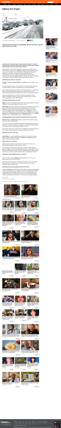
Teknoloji (14, 4)
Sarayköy (29, 137)
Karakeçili (14, 82)
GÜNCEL (22, 2)
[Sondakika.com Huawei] (57, 427)
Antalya (19, 70)
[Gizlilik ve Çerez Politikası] (28, 427)
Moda (29, 4)
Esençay (24, 113)
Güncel (19, 421)
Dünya (23, 421)
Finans (9, 4)
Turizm (47, 4)
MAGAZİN (39, 2)
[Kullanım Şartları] (16, 427)
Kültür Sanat (20, 4)
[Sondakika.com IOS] (57, 422)
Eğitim (52, 4)
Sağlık (43, 4)
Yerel (37, 421)
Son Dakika (15, 421)
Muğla (3, 102)
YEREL (44, 2)
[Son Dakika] (7, 2)
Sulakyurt (24, 82)
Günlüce (36, 113)
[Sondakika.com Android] (57, 424)
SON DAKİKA (16, 2)
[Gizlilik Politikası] (21, 427)
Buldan (24, 137)
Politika (4, 4)
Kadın (25, 4)
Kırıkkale (4, 82)
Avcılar (37, 112)
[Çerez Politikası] (34, 427)
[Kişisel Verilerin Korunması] (41, 427)
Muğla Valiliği (5, 106)
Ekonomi (26, 421)
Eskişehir (17, 157)
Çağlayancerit (14, 119)
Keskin (9, 82)
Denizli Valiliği (5, 136)
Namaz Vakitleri (44, 421)
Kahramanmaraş (6, 119)
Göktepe (29, 110)
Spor (30, 421)
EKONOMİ (31, 2)
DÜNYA (26, 2)
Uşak (3, 143)
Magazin (33, 421)
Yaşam (39, 4)
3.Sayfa (56, 4)
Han (21, 157)
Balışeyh (19, 82)
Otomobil (33, 4)
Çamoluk (12, 113)
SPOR (35, 2)
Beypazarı (9, 169)
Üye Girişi (56, 2)
